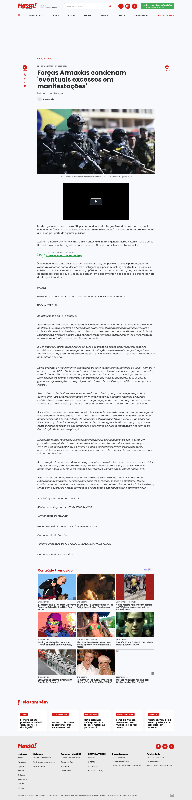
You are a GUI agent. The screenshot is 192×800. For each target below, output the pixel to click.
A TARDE (91, 762)
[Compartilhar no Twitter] (25, 82)
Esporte (21, 766)
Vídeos (21, 788)
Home (40, 59)
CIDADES (71, 15)
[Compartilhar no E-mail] (25, 86)
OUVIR (25, 71)
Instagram (65, 766)
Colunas (38, 754)
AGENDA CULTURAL (141, 15)
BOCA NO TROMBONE (166, 15)
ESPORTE (87, 15)
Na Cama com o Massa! (44, 762)
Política (47, 59)
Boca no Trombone (42, 757)
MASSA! (91, 757)
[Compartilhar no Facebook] (24, 79)
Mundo (21, 783)
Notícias (23, 754)
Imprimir (167, 70)
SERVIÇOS (121, 15)
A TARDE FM (93, 766)
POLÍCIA (56, 15)
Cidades (21, 775)
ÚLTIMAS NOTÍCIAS (36, 15)
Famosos (22, 762)
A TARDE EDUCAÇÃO (97, 770)
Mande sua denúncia (70, 757)
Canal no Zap (67, 762)
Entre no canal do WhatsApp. (64, 255)
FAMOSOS (104, 15)
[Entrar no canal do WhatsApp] (41, 254)
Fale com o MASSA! (71, 754)
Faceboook (66, 770)
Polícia (21, 757)
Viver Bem (22, 779)
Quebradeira (39, 766)
